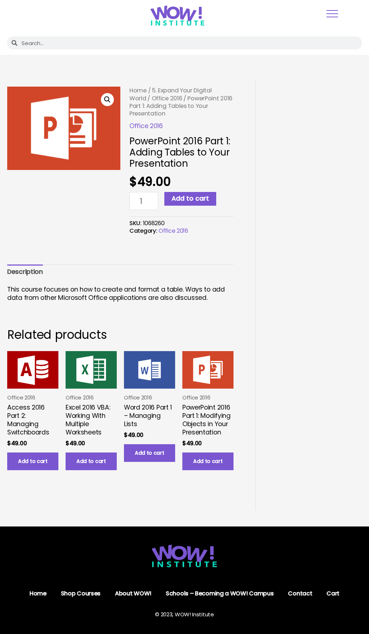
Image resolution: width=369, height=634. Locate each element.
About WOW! (133, 593)
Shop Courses (81, 593)
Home (138, 90)
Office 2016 (167, 98)
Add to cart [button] (33, 461)
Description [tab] (25, 271)
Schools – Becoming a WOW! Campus (220, 593)
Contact (300, 593)
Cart (332, 593)
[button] (107, 99)
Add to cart (190, 198)
